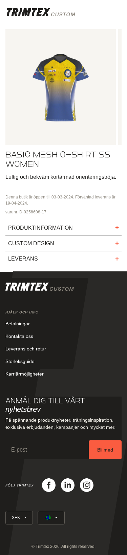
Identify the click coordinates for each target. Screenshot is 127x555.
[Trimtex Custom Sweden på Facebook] (49, 485)
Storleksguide (20, 361)
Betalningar (17, 323)
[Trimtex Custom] (41, 12)
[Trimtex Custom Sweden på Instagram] (86, 485)
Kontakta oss (19, 336)
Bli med (105, 450)
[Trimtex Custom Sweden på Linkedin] (68, 485)
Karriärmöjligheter (24, 374)
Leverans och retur (25, 348)
